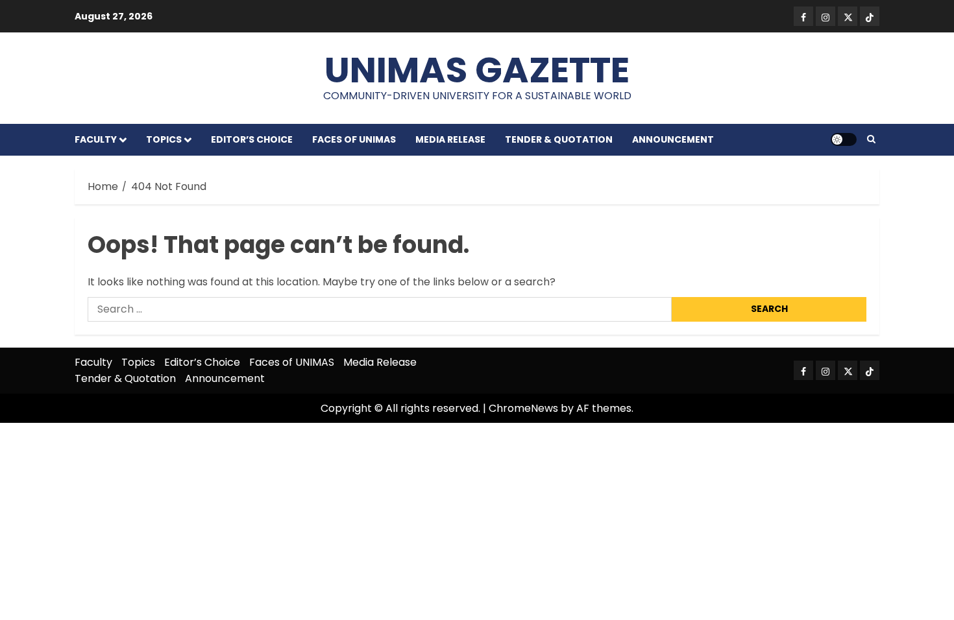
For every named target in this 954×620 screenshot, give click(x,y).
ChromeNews (523, 408)
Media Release (450, 139)
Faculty (96, 139)
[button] (871, 139)
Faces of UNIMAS (354, 139)
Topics (164, 139)
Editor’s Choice (252, 139)
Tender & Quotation (559, 139)
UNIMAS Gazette (477, 70)
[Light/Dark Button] (844, 139)
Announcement (673, 139)
